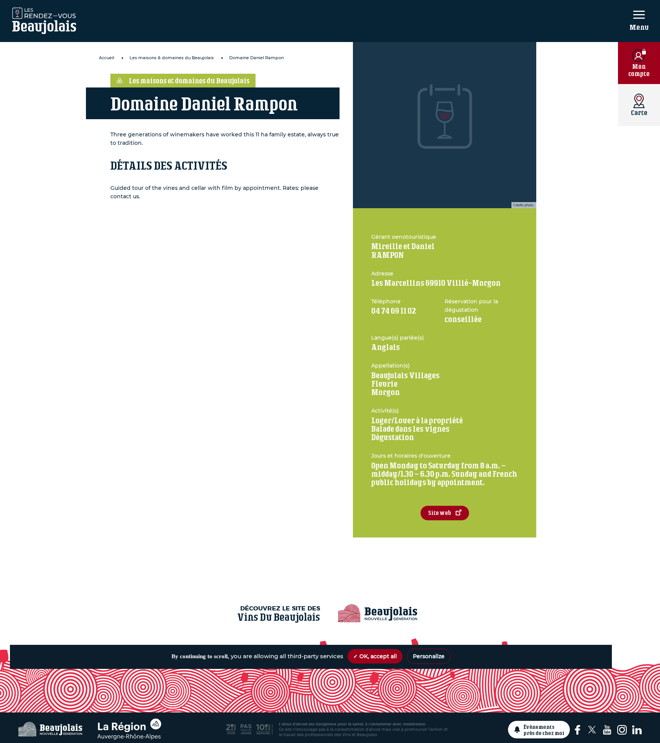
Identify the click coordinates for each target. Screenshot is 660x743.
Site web (439, 513)
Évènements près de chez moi (544, 729)
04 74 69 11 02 (393, 310)
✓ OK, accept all (375, 656)
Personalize (429, 656)
